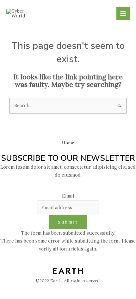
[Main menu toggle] (123, 13)
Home (68, 143)
